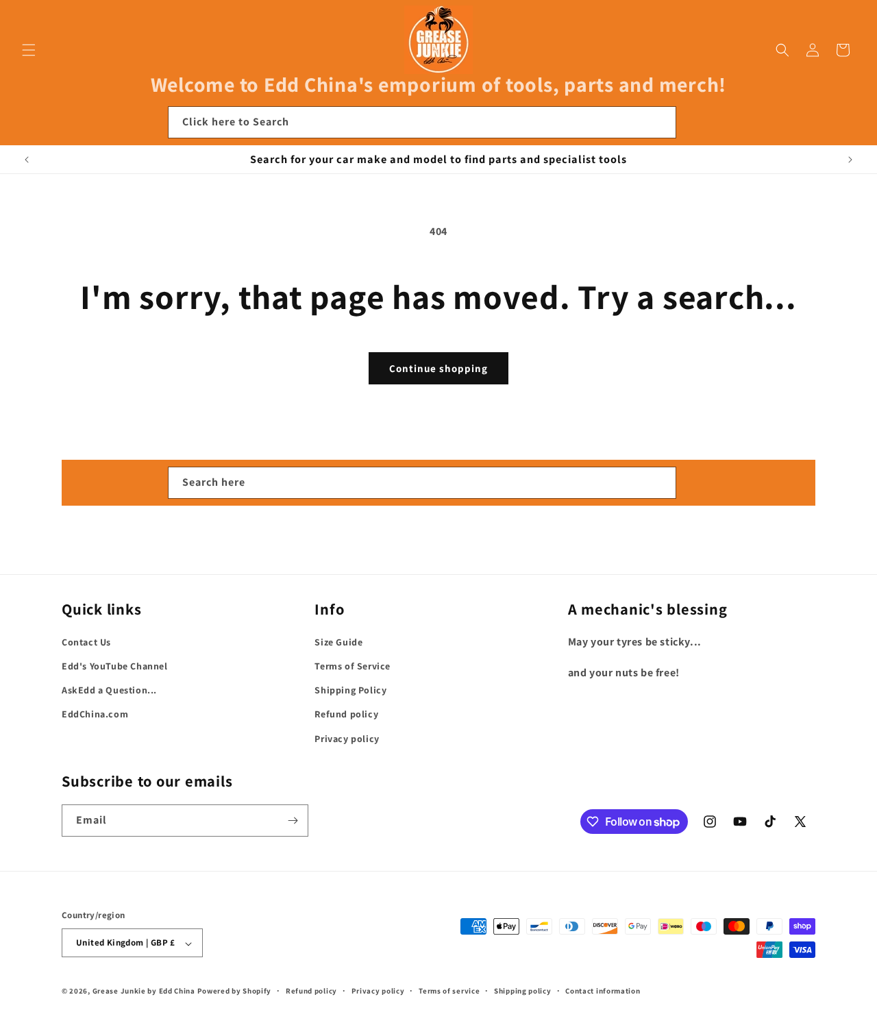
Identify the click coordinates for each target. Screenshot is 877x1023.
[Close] (695, 123)
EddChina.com (95, 714)
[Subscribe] (292, 820)
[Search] (660, 122)
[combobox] (422, 122)
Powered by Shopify (234, 991)
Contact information (602, 991)
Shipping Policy (350, 691)
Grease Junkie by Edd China (143, 991)
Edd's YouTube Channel (115, 666)
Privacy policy (346, 738)
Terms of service (449, 991)
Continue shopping (438, 368)
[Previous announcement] (27, 160)
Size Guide (338, 642)
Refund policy (346, 714)
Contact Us (86, 642)
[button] (29, 50)
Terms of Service (352, 666)
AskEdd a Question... (109, 691)
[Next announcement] (850, 160)
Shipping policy (523, 991)
